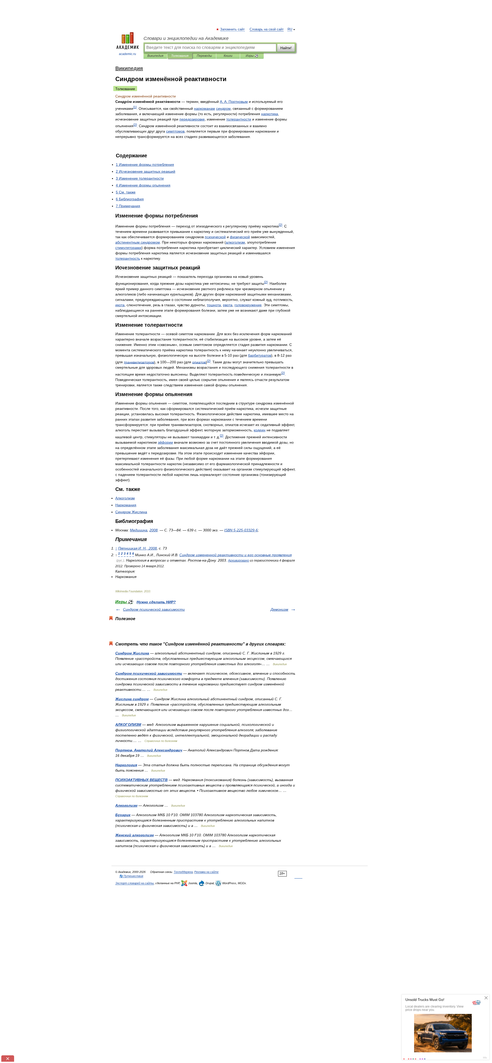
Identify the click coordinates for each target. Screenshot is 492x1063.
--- (241, 530)
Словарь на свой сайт (267, 29)
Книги (228, 56)
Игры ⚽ (252, 56)
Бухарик (122, 815)
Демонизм (279, 609)
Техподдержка (183, 871)
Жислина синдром (132, 699)
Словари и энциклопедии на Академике (186, 38)
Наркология (126, 765)
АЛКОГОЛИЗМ (128, 724)
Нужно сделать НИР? (156, 602)
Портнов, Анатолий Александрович (148, 750)
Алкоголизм (126, 805)
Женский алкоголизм (134, 835)
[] (135, 107)
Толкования (179, 56)
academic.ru (127, 54)
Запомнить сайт (233, 29)
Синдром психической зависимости (154, 609)
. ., (137, 548)
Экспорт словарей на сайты (134, 883)
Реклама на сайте (206, 871)
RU (290, 29)
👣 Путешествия (131, 876)
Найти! (286, 48)
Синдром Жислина (132, 653)
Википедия (155, 56)
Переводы (204, 56)
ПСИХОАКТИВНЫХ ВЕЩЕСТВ (141, 780)
